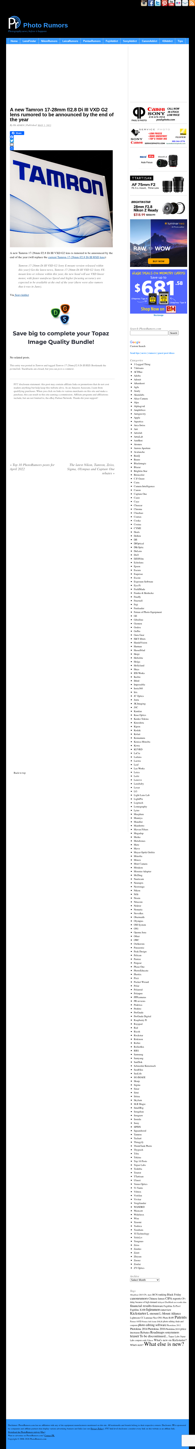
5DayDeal (134, 1294)
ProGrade (138, 1012)
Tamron (39, 365)
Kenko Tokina (141, 718)
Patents (181, 1317)
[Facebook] (62, 137)
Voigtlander (140, 1203)
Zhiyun (137, 1256)
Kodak (137, 730)
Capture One (140, 494)
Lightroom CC (137, 1317)
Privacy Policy (97, 1428)
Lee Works (139, 768)
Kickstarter (138, 1313)
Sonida (137, 1119)
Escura (137, 570)
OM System (140, 924)
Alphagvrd (139, 406)
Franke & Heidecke (144, 593)
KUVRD (138, 749)
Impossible (139, 684)
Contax (137, 516)
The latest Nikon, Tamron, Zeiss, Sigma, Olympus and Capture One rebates (91, 468)
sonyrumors (172, 1332)
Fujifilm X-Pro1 (172, 1306)
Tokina (137, 1157)
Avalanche (139, 452)
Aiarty (137, 391)
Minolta (138, 856)
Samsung (138, 1054)
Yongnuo (138, 1241)
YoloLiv (138, 1237)
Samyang (138, 1058)
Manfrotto (139, 825)
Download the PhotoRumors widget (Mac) (26, 1432)
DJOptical (139, 543)
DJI (135, 539)
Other (137, 936)
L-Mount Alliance (170, 1313)
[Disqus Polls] (62, 527)
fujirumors (153, 1309)
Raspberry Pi (140, 1020)
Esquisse (138, 574)
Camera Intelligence (144, 486)
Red (136, 1027)
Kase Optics (140, 715)
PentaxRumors (92, 41)
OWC (136, 940)
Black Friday (174, 1294)
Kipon (137, 726)
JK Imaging (140, 703)
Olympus (138, 921)
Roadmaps (157, 1332)
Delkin (137, 535)
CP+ (183, 1298)
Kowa (137, 745)
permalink (15, 368)
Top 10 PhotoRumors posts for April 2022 (32, 466)
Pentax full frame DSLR (152, 1321)
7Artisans (139, 368)
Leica (137, 772)
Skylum (138, 1100)
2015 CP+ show (145, 1294)
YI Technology (141, 1233)
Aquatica (138, 421)
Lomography (140, 806)
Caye (136, 501)
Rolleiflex (139, 1046)
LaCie (137, 753)
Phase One (139, 966)
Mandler (138, 821)
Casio (137, 497)
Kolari (137, 734)
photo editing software (152, 1325)
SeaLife (138, 1073)
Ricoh (137, 1031)
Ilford (136, 680)
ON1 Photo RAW (166, 1317)
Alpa (136, 402)
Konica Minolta (142, 741)
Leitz (136, 776)
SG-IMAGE (139, 1077)
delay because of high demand (143, 1302)
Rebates (145, 1332)
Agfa (136, 387)
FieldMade (139, 589)
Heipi (137, 654)
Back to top (20, 772)
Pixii (136, 978)
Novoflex (138, 913)
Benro (137, 459)
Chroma (138, 509)
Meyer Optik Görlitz (144, 852)
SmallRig (139, 1107)
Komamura (139, 738)
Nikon (137, 890)
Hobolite (138, 657)
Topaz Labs (140, 1165)
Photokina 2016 (156, 1329)
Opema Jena (140, 932)
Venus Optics (140, 1184)
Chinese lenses (157, 1298)
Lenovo (138, 780)
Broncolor (139, 474)
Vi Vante (138, 1188)
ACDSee (138, 371)
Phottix (137, 974)
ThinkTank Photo (143, 1146)
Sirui (136, 1092)
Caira (136, 482)
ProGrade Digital (142, 1016)
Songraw (138, 1115)
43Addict (167, 41)
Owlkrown (139, 943)
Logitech (138, 802)
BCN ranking (159, 1294)
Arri (136, 429)
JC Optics (139, 696)
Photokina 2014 (138, 1329)
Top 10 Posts (140, 1161)
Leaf (136, 764)
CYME (137, 528)
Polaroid (138, 989)
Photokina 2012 (174, 1325)
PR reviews (139, 1001)
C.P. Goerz (139, 478)
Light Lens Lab (142, 795)
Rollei (137, 1043)
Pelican (137, 955)
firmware (157, 1306)
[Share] (62, 148)
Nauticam (139, 879)
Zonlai (137, 1264)
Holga (137, 661)
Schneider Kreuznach (145, 1065)
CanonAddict (149, 41)
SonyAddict (130, 41)
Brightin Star (140, 471)
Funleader (139, 608)
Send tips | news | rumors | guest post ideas (152, 353)
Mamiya (138, 818)
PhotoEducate (141, 970)
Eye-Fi (137, 585)
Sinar (136, 1088)
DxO (136, 555)
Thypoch (138, 1149)
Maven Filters (141, 829)
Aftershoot (139, 383)
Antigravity (140, 413)
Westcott (138, 1210)
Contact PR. (49, 1435)
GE (135, 616)
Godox (137, 627)
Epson (137, 566)
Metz (136, 844)
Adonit (137, 379)
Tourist (137, 1172)
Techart (137, 1138)
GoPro (137, 631)
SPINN (137, 1127)
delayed (161, 1302)
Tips (180, 41)
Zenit (136, 1252)
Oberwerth (139, 917)
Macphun (139, 814)
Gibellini (138, 619)
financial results (141, 1305)
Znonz (137, 1260)
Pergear (137, 963)
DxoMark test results (173, 1302)
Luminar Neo (150, 1317)
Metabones (139, 841)
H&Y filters (139, 638)
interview (166, 1310)
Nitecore (138, 902)
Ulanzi (137, 1180)
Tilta (136, 1153)
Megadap (139, 833)
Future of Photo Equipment (148, 612)
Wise (136, 1218)
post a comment (66, 368)
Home (14, 41)
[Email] (62, 144)
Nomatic (138, 909)
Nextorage (139, 886)
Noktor (137, 905)
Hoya (136, 669)
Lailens (137, 757)
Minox (137, 860)
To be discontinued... (154, 1336)
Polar (136, 985)
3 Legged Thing (142, 364)
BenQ (137, 455)
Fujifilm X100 (137, 1310)
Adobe (137, 375)
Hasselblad (139, 650)
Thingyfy (139, 1142)
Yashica (138, 1226)
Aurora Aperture (142, 448)
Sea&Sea (138, 1069)
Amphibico (139, 410)
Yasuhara (138, 1229)
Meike (137, 837)
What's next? (136, 1345)
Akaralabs (139, 394)
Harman (138, 646)
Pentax (137, 959)
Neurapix (138, 882)
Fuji (136, 604)
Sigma (137, 1085)
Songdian (139, 1111)
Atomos (138, 444)
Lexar (137, 787)
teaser (134, 1335)
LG (135, 791)
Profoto (137, 1008)
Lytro (136, 810)
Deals (137, 532)
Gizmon (138, 623)
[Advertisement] (62, 76)
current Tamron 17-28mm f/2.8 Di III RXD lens (76, 257)
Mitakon (138, 867)
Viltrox (137, 1191)
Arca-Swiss (139, 425)
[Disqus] (62, 622)
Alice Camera (141, 398)
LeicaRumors (70, 41)
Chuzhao (138, 513)
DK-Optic (139, 547)
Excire (137, 577)
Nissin (137, 898)
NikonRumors (49, 41)
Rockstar (138, 1035)
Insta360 (138, 688)
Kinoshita (139, 722)
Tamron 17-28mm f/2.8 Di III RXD (73, 365)
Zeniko (137, 1249)
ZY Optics (139, 1268)
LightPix (138, 799)
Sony (136, 1123)
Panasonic (139, 947)
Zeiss (136, 1245)
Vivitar (137, 1199)
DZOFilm (139, 558)
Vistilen (138, 1195)
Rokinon (138, 1039)
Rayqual (138, 1024)
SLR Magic (140, 1104)
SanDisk (138, 1062)
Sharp (137, 1081)
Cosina (137, 524)
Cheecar (138, 505)
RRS (136, 1050)
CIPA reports (173, 1298)
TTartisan (139, 1176)
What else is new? (164, 1343)
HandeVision (140, 642)
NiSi (136, 894)
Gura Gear (139, 635)
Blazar (137, 467)
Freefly (137, 596)
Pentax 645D (135, 1321)
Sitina (137, 1096)
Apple (137, 417)
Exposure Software (143, 581)
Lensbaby (139, 783)
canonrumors (139, 1298)
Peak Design (140, 951)
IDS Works (139, 673)
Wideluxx (139, 1214)
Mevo (137, 848)
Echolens (138, 562)
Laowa (137, 760)
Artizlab (138, 433)
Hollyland (139, 665)
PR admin (18, 125)
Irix (135, 692)
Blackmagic (140, 463)
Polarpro (138, 993)
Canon (137, 490)
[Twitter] (62, 141)
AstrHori (138, 440)
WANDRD (139, 1207)
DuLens (138, 551)
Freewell (138, 600)
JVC (136, 707)
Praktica (138, 1004)
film (184, 1302)
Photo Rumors (45, 25)
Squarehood (140, 1130)
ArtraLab (138, 436)
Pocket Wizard (141, 982)
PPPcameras (140, 997)
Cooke (137, 520)
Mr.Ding (138, 875)
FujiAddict (112, 41)
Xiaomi (137, 1222)
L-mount (153, 1313)
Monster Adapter (142, 871)
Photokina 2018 (172, 1328)
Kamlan (138, 711)
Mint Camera (140, 863)
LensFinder (29, 41)
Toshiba (138, 1168)
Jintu (136, 699)
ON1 (136, 928)
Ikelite (137, 677)
